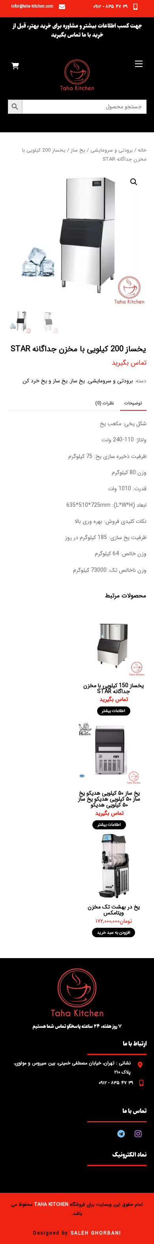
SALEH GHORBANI (96, 1233)
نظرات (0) (104, 403)
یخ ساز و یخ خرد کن (45, 381)
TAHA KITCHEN (51, 1204)
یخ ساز (78, 150)
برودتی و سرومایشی (111, 150)
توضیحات (133, 403)
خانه (142, 150)
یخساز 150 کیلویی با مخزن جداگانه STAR (113, 688)
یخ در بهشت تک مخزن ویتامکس (114, 910)
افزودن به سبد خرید (113, 932)
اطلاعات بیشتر (113, 711)
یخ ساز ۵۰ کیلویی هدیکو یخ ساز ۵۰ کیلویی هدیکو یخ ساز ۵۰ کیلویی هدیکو (109, 799)
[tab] (133, 403)
